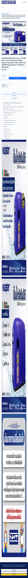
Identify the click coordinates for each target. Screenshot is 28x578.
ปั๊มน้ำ (7, 85)
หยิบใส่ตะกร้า (17, 78)
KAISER (6, 86)
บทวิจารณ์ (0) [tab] (14, 98)
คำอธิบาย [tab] (14, 92)
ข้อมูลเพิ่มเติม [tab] (14, 95)
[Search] (2, 7)
